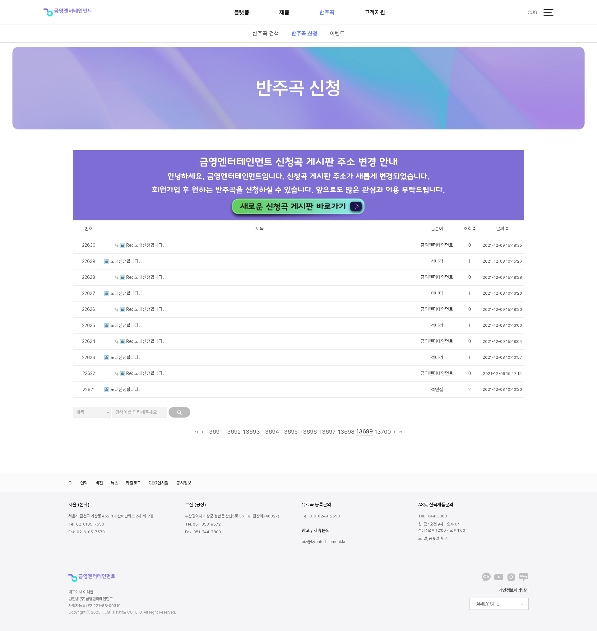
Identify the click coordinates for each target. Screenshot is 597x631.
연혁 (84, 482)
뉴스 (114, 482)
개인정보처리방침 (514, 590)
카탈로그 (133, 482)
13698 (346, 431)
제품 (284, 12)
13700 (383, 431)
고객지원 (375, 12)
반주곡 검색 (265, 33)
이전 (202, 431)
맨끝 (401, 431)
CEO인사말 (159, 482)
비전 (99, 482)
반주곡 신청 (304, 33)
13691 (214, 431)
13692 (232, 431)
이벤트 (337, 33)
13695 (289, 431)
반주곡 (327, 12)
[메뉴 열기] (548, 12)
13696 (308, 431)
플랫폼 (242, 12)
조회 (468, 228)
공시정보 (183, 482)
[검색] (179, 412)
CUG (532, 12)
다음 (395, 431)
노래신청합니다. (124, 261)
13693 (251, 431)
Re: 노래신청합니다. (144, 245)
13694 (270, 431)
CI (70, 482)
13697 (327, 431)
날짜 (501, 228)
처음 (196, 431)
